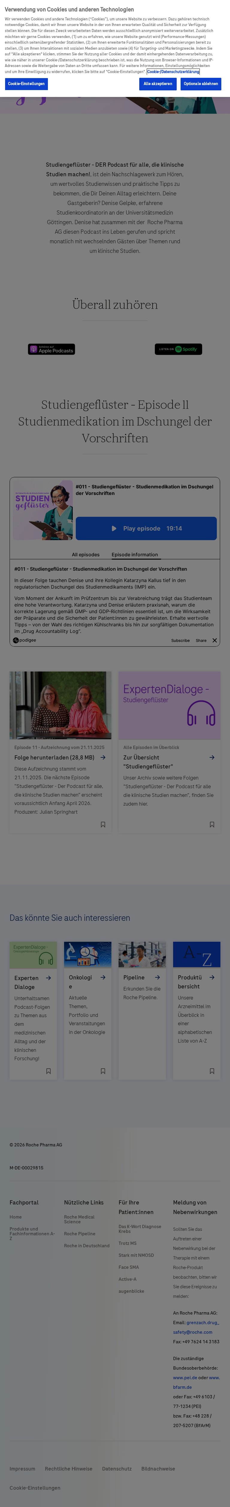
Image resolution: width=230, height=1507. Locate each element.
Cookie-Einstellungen (26, 83)
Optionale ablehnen (201, 83)
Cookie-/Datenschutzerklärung (173, 72)
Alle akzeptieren (158, 83)
